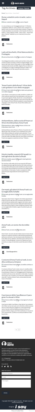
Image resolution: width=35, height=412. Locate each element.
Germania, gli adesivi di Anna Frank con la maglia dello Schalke (17, 190)
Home (3, 13)
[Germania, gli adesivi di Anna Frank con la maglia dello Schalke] (17, 195)
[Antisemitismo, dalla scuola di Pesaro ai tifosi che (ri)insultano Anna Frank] (17, 126)
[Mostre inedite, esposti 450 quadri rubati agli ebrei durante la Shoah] (17, 159)
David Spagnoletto (12, 251)
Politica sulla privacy (17, 402)
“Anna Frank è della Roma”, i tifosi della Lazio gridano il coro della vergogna (17, 86)
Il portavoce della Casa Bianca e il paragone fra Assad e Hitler (17, 296)
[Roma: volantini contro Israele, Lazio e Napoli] (17, 22)
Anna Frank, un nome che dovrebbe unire (15, 226)
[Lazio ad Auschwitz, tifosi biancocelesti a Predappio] (17, 57)
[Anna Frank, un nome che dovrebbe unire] (17, 230)
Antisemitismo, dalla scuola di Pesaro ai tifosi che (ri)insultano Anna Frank (17, 122)
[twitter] (5, 366)
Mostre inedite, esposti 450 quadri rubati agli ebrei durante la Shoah (17, 155)
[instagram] (8, 366)
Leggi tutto (5, 39)
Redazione (10, 44)
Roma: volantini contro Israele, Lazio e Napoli (16, 18)
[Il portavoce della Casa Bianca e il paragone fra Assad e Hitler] (17, 300)
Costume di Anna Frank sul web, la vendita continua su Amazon (17, 261)
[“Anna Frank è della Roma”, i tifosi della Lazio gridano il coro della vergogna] (17, 91)
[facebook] (2, 366)
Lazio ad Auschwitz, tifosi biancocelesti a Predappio (17, 53)
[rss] (11, 366)
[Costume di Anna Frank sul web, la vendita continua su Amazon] (17, 265)
